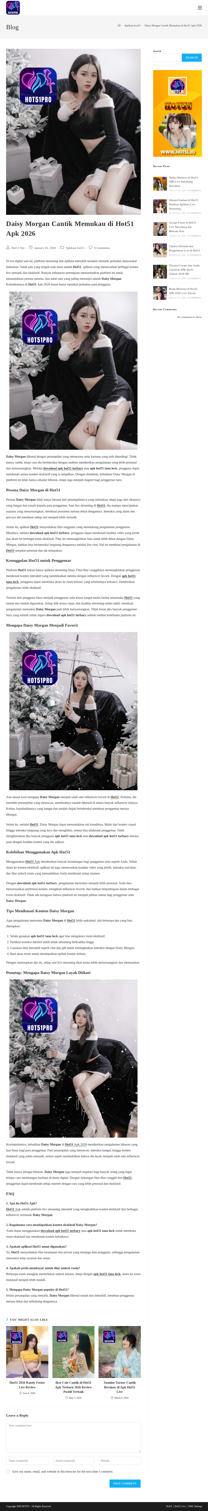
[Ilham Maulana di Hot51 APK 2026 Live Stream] (160, 293)
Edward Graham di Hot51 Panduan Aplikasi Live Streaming (184, 204)
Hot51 (101, 505)
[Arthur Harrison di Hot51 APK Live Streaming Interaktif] (160, 184)
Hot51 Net (18, 248)
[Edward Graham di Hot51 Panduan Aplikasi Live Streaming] (160, 206)
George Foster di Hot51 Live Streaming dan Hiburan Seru (182, 227)
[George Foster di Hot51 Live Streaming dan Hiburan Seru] (160, 229)
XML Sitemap (195, 1506)
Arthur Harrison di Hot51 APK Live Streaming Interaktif (183, 182)
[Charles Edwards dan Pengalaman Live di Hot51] (160, 250)
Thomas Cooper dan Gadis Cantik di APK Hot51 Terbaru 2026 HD (184, 270)
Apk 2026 (76, 1144)
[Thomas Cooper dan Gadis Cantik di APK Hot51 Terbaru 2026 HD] (160, 272)
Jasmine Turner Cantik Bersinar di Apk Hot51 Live (120, 1387)
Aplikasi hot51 (75, 248)
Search (157, 51)
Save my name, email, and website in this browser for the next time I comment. (62, 1471)
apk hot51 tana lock (107, 1274)
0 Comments (102, 248)
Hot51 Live (180, 1506)
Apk (32, 861)
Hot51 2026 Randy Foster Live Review (27, 1385)
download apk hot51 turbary (63, 468)
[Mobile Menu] (200, 7)
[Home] (119, 25)
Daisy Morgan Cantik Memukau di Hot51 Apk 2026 (173, 25)
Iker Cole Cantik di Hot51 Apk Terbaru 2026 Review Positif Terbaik (73, 1387)
